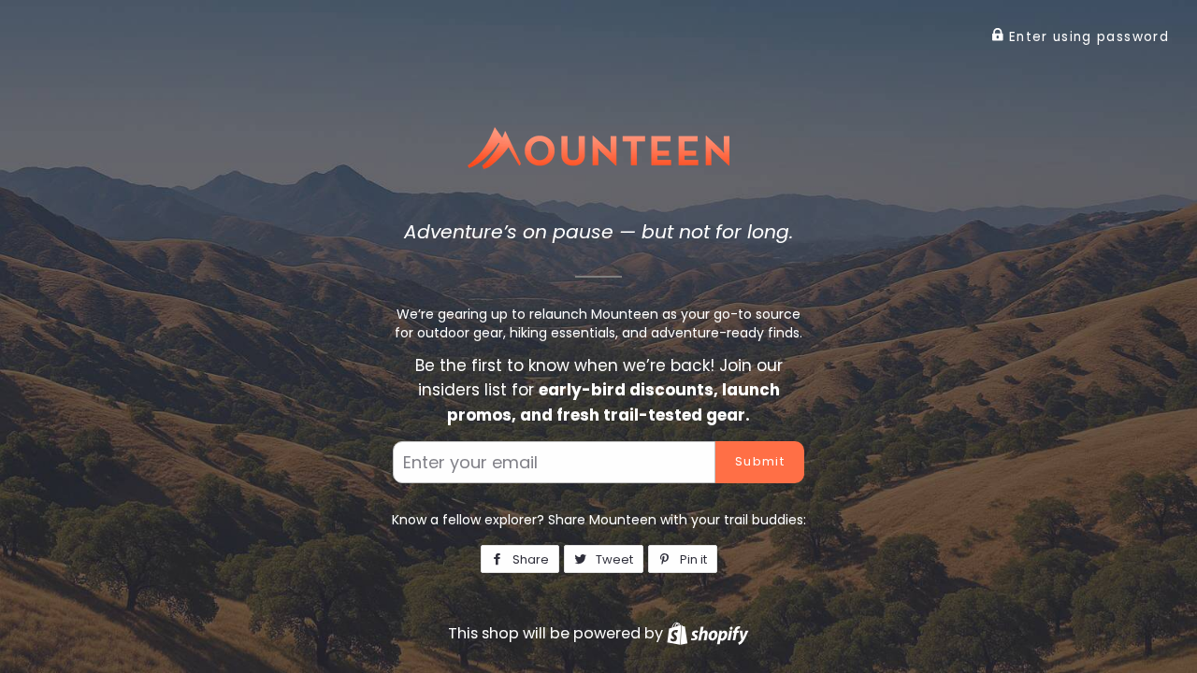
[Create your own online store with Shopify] (707, 633)
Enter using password (1086, 37)
